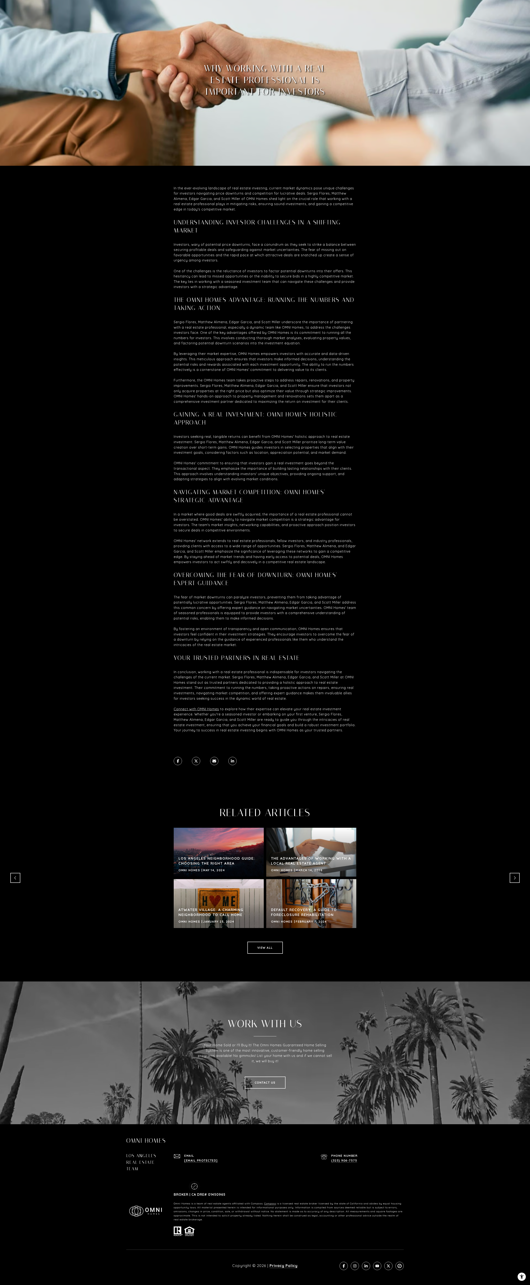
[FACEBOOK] (344, 1266)
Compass (270, 1203)
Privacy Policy (284, 1265)
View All (265, 948)
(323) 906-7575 (344, 1160)
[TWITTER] (388, 1266)
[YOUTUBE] (377, 1266)
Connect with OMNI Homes (196, 709)
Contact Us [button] (265, 1082)
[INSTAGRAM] (355, 1266)
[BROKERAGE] (399, 1266)
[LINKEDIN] (366, 1266)
